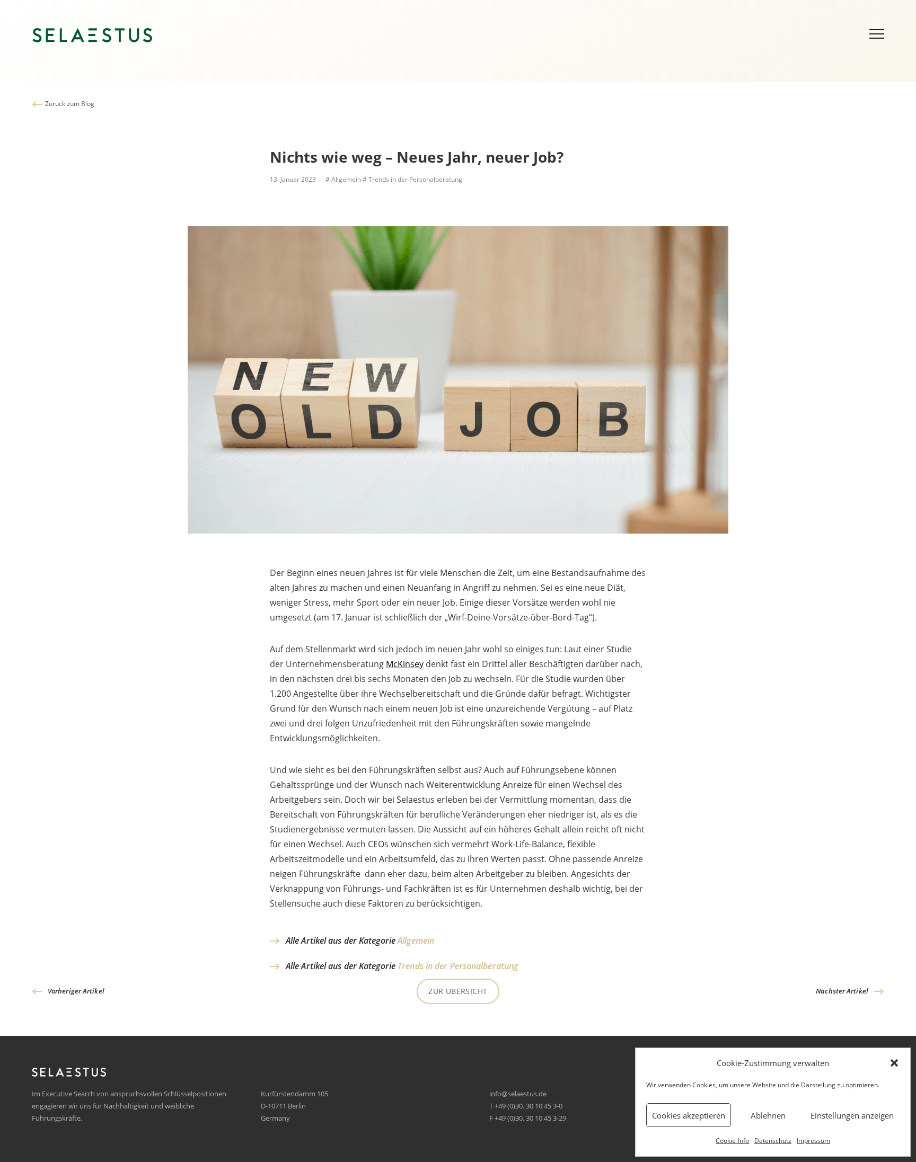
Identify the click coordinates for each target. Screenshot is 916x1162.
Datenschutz (772, 1140)
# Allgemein (342, 179)
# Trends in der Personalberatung (412, 179)
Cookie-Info (732, 1140)
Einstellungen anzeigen (852, 1115)
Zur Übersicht (457, 991)
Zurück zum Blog (69, 103)
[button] (894, 1063)
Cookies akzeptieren (688, 1115)
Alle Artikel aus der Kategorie (360, 940)
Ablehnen (768, 1115)
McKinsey (405, 664)
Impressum (813, 1140)
